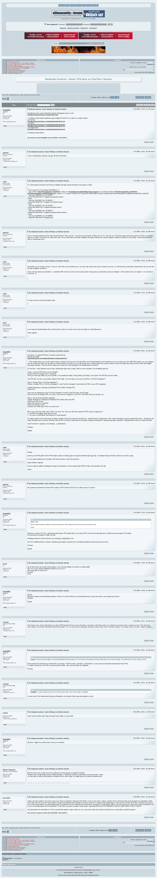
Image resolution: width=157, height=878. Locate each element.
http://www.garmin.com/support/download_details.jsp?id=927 (47, 358)
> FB (112, 97)
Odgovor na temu (149, 142)
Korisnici (88, 5)
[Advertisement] (78, 88)
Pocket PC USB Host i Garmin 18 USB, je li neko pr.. (22, 64)
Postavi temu (139, 97)
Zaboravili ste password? (73, 28)
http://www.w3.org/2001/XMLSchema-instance (84, 191)
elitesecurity (65, 19)
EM (90, 872)
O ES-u (79, 5)
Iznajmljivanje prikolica (93, 875)
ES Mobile (92, 19)
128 (150, 72)
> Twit (116, 97)
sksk (32, 521)
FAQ (67, 5)
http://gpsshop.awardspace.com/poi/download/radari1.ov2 (46, 121)
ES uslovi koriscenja (62, 870)
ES (92, 872)
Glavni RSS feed (68, 872)
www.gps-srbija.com (11, 121)
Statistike (95, 5)
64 (147, 72)
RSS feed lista (79, 872)
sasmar (33, 659)
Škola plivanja (82, 875)
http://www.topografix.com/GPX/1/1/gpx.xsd (41, 193)
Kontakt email (78, 867)
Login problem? (93, 28)
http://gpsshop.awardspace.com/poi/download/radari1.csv (46, 126)
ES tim (98, 870)
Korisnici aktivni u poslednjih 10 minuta (14, 854)
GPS (7, 95)
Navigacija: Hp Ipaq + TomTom (16, 72)
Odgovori (147, 97)
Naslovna (61, 5)
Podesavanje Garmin (13, 61)
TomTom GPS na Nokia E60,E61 (17, 70)
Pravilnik (72, 5)
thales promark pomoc (14, 69)
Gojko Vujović (79, 870)
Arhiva (86, 872)
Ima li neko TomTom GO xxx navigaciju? (18, 68)
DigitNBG (34, 692)
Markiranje (140, 105)
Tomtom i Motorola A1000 (15, 73)
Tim (84, 5)
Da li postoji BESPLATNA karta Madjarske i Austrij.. (21, 67)
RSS (87, 19)
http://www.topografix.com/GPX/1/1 (49, 191)
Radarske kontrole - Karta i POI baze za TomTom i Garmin (24, 95)
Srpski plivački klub (73, 875)
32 (145, 72)
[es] (3, 95)
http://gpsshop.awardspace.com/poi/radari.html (42, 115)
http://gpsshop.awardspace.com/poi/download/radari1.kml (46, 129)
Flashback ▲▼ (84, 28)
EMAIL (82, 19)
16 (143, 72)
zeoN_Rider (17, 858)
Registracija (63, 28)
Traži (52, 105)
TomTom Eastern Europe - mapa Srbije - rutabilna (21, 63)
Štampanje (147, 105)
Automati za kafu (62, 875)
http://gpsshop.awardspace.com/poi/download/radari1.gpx (46, 124)
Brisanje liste (151, 64)
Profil (5, 126)
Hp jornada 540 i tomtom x (15, 65)
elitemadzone (75, 19)
